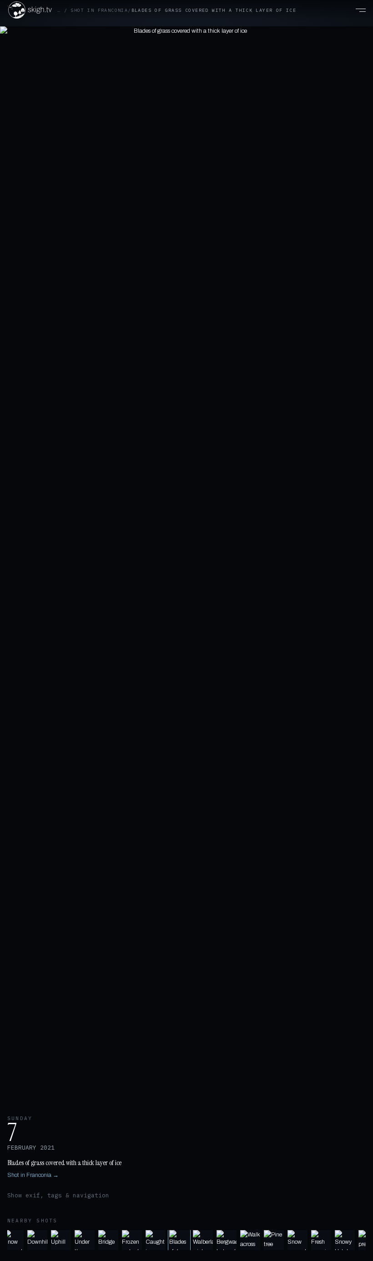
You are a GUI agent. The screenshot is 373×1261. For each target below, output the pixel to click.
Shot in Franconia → (33, 1175)
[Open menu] (356, 10)
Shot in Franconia (99, 10)
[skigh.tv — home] (29, 10)
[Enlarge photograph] (186, 564)
